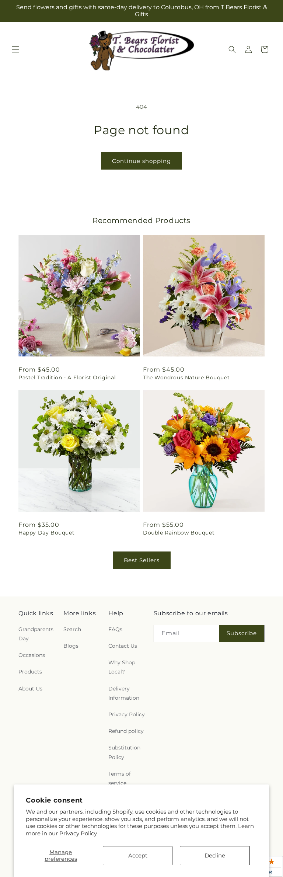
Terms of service (119, 778)
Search (72, 629)
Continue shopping (141, 160)
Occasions (31, 655)
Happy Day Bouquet (46, 532)
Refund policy (126, 731)
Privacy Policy (78, 833)
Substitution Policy (124, 752)
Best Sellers (142, 560)
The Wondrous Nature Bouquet (186, 377)
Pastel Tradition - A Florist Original (67, 377)
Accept (137, 855)
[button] (15, 49)
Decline (215, 855)
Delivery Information (123, 693)
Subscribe (242, 633)
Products (30, 671)
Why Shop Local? (121, 667)
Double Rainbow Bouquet (178, 532)
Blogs (70, 646)
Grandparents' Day (36, 634)
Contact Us (122, 646)
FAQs (115, 629)
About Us (30, 688)
